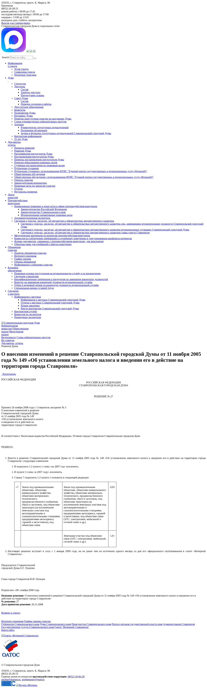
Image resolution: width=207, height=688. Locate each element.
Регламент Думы (23, 115)
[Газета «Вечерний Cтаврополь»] (20, 635)
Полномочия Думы (24, 112)
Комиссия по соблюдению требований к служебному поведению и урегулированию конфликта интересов (73, 238)
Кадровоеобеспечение (15, 269)
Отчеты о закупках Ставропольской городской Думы (50, 302)
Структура (20, 83)
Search (5, 57)
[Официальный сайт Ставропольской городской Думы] (20, 322)
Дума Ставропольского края (55, 624)
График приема (22, 258)
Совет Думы (21, 98)
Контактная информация (28, 136)
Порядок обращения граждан (30, 253)
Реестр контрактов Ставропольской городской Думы (50, 308)
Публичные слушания (26, 168)
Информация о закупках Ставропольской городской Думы (53, 299)
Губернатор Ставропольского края (20, 624)
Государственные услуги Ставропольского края (27, 627)
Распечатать (8, 374)
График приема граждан (37, 621)
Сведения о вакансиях (26, 276)
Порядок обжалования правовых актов (35, 162)
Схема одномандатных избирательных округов (40, 121)
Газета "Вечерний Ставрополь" (71, 627)
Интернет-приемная (25, 256)
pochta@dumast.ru (11, 679)
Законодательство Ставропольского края (43, 212)
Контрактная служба (25, 311)
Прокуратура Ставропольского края (91, 624)
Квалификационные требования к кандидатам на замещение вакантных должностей (61, 279)
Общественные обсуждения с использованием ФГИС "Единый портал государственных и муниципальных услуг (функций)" (83, 177)
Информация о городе (15, 64)
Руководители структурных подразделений (45, 127)
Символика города (24, 72)
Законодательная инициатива (30, 183)
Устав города (21, 69)
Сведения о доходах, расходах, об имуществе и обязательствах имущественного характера (64, 220)
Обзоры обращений (25, 261)
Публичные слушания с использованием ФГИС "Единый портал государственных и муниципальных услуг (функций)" (80, 171)
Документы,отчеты (14, 143)
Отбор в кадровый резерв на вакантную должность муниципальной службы (56, 285)
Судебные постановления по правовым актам (39, 165)
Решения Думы (22, 150)
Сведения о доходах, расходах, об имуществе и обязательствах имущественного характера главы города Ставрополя (85, 232)
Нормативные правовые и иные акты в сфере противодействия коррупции (55, 206)
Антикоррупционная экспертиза (32, 218)
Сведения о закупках (14, 292)
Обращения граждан (14, 248)
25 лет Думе (20, 139)
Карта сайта (7, 630)
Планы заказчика (30, 305)
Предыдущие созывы (32, 95)
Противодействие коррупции (17, 202)
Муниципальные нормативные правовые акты (46, 215)
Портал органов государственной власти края (137, 624)
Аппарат (19, 124)
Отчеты (18, 188)
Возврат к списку (11, 612)
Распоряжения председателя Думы (33, 153)
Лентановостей (13, 196)
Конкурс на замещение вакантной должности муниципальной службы (53, 282)
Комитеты (19, 110)
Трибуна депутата (30, 92)
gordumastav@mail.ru (33, 679)
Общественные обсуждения (29, 174)
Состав (24, 89)
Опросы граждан (23, 180)
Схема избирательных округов (33, 337)
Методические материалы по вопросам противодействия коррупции (52, 235)
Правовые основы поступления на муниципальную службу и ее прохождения (57, 273)
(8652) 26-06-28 (76, 676)
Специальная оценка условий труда (34, 288)
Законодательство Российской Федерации (44, 209)
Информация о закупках (27, 296)
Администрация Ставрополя (179, 624)
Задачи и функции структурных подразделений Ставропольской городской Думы (66, 133)
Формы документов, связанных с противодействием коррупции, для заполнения (59, 241)
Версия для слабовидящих (15, 23)
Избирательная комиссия (9, 327)
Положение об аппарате (34, 130)
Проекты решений (24, 147)
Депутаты (19, 86)
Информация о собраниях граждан (33, 264)
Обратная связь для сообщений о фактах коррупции (42, 244)
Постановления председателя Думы (34, 156)
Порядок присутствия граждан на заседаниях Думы (42, 118)
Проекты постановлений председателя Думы (39, 159)
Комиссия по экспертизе (27, 314)
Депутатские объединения (28, 107)
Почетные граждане (25, 74)
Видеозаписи (8, 337)
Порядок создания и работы (36, 104)
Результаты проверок (25, 191)
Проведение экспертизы (27, 317)
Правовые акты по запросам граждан (34, 185)
